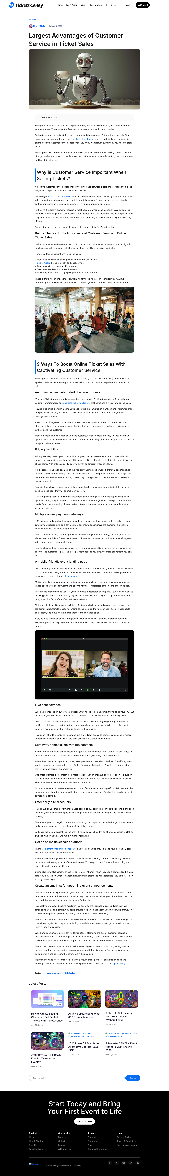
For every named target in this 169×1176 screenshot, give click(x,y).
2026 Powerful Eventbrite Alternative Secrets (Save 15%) (83, 1047)
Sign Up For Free (84, 1121)
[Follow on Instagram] (116, 1163)
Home (60, 5)
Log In (128, 5)
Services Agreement (127, 1145)
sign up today (118, 963)
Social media (43, 263)
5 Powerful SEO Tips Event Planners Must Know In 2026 (121, 1047)
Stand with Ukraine (97, 1149)
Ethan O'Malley (39, 26)
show (55, 118)
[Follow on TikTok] (130, 1163)
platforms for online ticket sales (61, 849)
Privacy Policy (124, 1137)
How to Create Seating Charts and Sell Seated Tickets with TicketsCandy (47, 1017)
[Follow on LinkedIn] (137, 1163)
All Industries (64, 1149)
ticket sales (70, 973)
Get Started (143, 5)
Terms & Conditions (126, 1141)
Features (83, 5)
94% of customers (84, 139)
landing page (71, 576)
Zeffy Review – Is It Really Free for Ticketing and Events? (46, 1058)
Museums (63, 1137)
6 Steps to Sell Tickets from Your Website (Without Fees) (118, 1016)
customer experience (52, 973)
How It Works (71, 5)
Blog (34, 19)
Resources (111, 5)
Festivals (62, 1145)
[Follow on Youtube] (123, 1163)
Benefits (33, 1145)
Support (92, 1137)
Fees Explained (96, 5)
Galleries (62, 1141)
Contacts (92, 1141)
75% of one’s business (58, 196)
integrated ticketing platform (76, 403)
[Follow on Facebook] (110, 1163)
